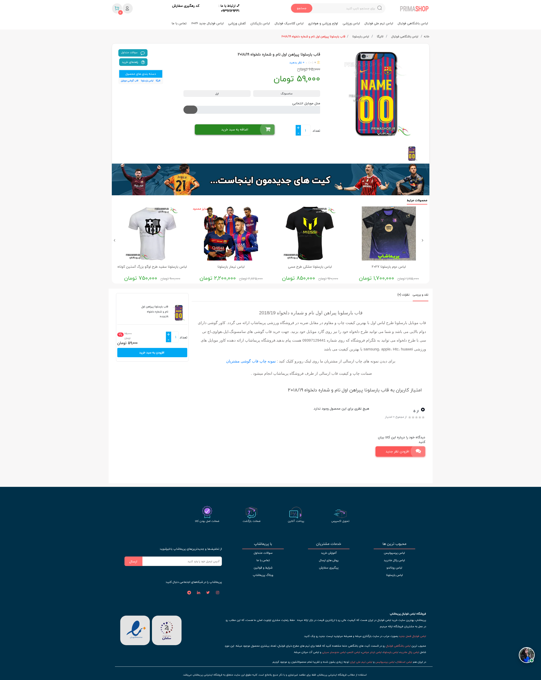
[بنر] (270, 179)
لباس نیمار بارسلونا (231, 267)
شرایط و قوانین (263, 567)
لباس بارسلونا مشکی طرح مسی (310, 267)
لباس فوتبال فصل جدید (412, 636)
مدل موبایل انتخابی (306, 103)
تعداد (316, 131)
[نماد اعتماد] (135, 630)
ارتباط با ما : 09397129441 (229, 8)
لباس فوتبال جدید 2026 (207, 23)
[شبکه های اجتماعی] (217, 593)
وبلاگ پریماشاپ (263, 575)
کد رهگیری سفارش (185, 6)
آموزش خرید (329, 552)
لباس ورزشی (351, 23)
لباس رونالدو (394, 567)
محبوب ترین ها (394, 544)
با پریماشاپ (263, 544)
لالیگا (380, 36)
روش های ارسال (329, 560)
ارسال (133, 561)
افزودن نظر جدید (397, 451)
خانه (426, 36)
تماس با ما (179, 23)
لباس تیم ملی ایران (361, 662)
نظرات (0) (404, 294)
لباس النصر (353, 652)
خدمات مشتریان (328, 544)
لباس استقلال (404, 662)
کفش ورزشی (237, 23)
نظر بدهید (295, 62)
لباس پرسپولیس (394, 552)
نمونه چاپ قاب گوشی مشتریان (251, 361)
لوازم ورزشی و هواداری (323, 23)
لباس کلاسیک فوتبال (289, 23)
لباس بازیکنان (260, 23)
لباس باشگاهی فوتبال (413, 23)
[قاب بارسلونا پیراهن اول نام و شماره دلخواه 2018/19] (376, 93)
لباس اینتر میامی (372, 652)
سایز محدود (200, 208)
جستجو (301, 8)
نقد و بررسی (420, 294)
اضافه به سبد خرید (234, 129)
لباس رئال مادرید (394, 560)
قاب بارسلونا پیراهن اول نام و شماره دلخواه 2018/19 (313, 36)
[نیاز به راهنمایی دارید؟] (527, 653)
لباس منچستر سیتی (334, 652)
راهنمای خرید (130, 62)
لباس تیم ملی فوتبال (379, 23)
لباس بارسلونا (361, 36)
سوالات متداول (129, 52)
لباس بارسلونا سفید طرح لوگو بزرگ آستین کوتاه (152, 267)
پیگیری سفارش (329, 567)
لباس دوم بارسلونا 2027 (389, 267)
